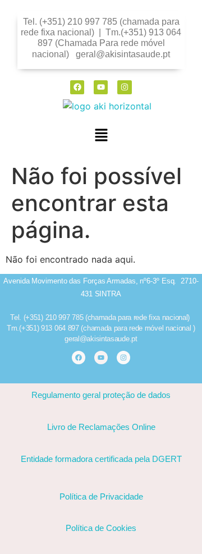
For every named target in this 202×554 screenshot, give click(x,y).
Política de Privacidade (101, 496)
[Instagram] (124, 87)
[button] (101, 135)
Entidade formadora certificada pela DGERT (101, 459)
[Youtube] (101, 87)
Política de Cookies (101, 528)
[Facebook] (77, 87)
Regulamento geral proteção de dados (101, 395)
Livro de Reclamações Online (101, 427)
